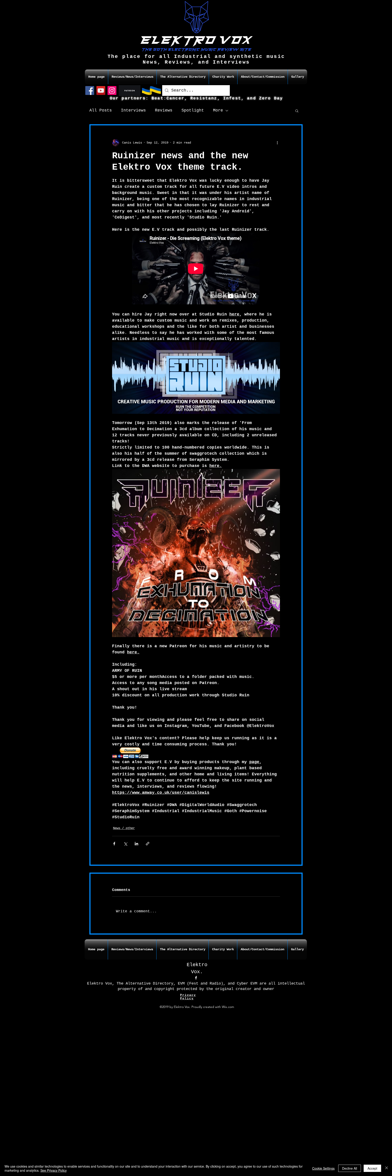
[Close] (386, 1168)
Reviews (163, 110)
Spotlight (192, 110)
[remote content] (196, 269)
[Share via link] (147, 843)
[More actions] (277, 142)
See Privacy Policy (53, 1170)
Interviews (133, 110)
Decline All (349, 1168)
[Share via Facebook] (114, 843)
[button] (297, 110)
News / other (124, 828)
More (218, 110)
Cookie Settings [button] (323, 1168)
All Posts (100, 110)
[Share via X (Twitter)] (125, 843)
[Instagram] (112, 90)
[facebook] (196, 977)
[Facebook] (89, 90)
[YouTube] (100, 90)
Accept (372, 1168)
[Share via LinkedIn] (136, 843)
